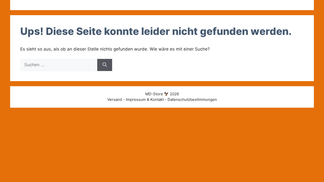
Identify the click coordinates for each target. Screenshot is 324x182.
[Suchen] (104, 65)
